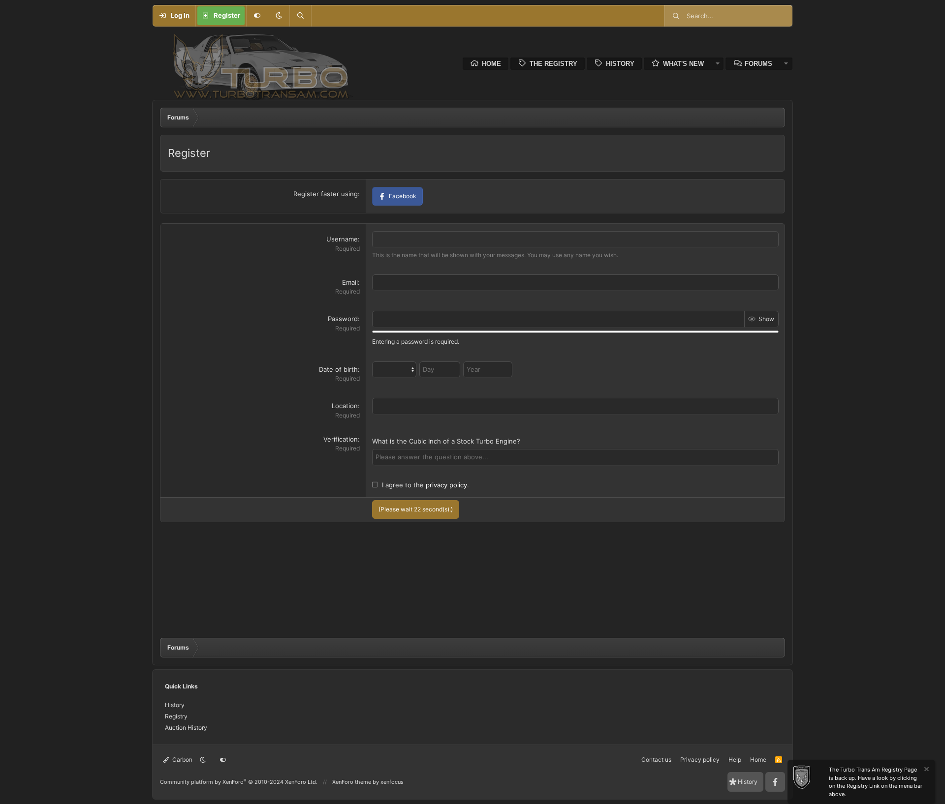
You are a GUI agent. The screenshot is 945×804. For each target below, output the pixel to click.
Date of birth (338, 369)
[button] (278, 16)
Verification (340, 439)
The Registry (553, 63)
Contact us (656, 759)
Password (343, 319)
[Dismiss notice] (926, 770)
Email (350, 282)
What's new (683, 63)
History (620, 63)
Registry (176, 716)
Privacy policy (700, 759)
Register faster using (325, 194)
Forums (758, 63)
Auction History (186, 727)
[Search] (300, 16)
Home (491, 63)
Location (345, 406)
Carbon (181, 759)
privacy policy (446, 485)
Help (734, 759)
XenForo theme (351, 781)
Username (342, 239)
